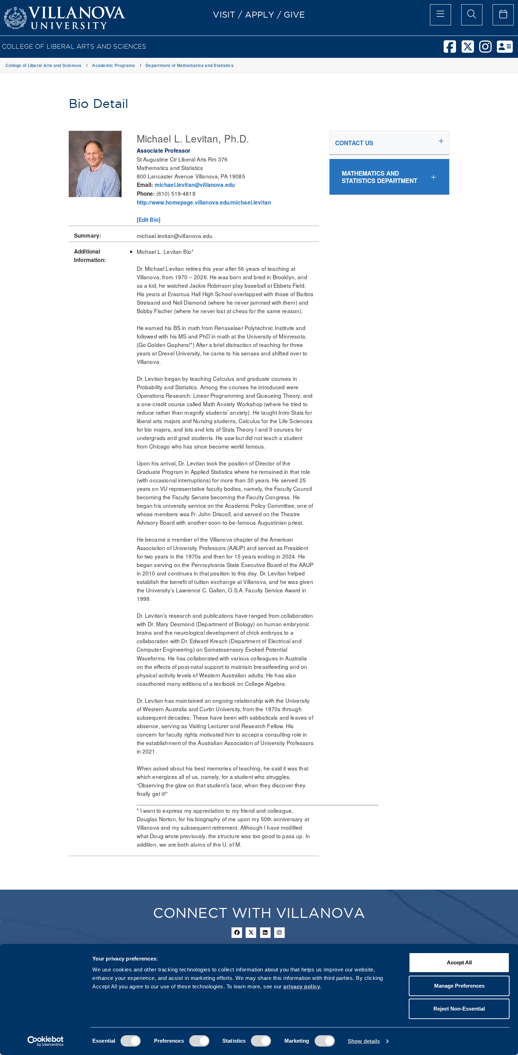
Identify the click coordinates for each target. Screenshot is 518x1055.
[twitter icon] (251, 932)
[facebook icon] (237, 932)
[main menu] (440, 14)
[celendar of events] (503, 14)
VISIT (224, 14)
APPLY (260, 14)
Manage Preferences (459, 986)
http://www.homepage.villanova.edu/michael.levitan (204, 202)
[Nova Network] (507, 50)
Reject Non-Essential (459, 1009)
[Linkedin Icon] (265, 932)
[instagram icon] (279, 932)
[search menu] (471, 14)
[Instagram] (488, 50)
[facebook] (452, 50)
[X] (470, 50)
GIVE (294, 14)
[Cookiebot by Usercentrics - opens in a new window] (45, 1041)
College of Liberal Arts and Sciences (74, 46)
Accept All (459, 962)
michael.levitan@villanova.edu (195, 185)
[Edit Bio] (149, 220)
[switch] (199, 1041)
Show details (364, 1041)
